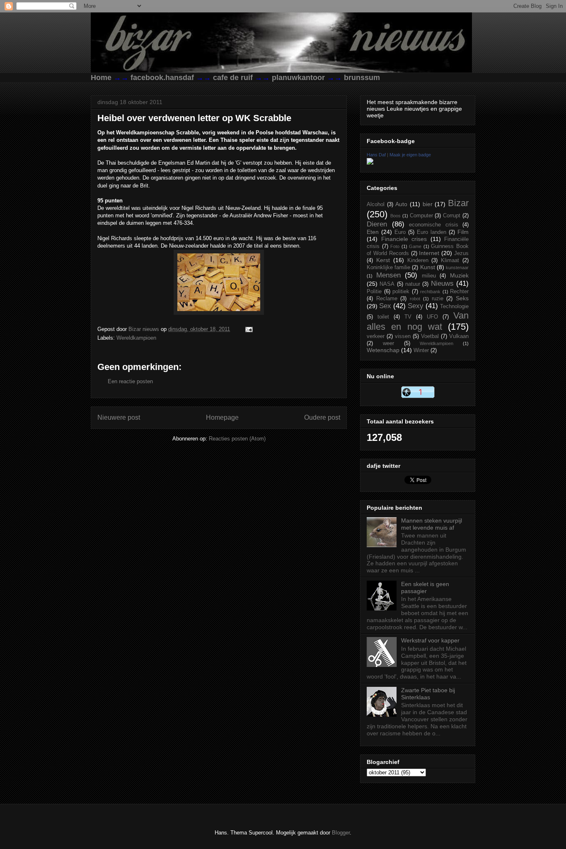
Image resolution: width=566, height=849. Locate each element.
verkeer (376, 336)
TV (407, 317)
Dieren (377, 224)
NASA (387, 284)
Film (463, 232)
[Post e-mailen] (247, 329)
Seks (462, 298)
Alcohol (376, 204)
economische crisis (433, 225)
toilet (383, 317)
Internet (429, 253)
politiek (400, 291)
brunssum (362, 77)
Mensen (388, 275)
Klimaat (450, 260)
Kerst (383, 260)
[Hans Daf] (370, 162)
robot (415, 298)
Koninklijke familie (388, 267)
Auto (401, 204)
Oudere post (322, 417)
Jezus (461, 253)
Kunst (427, 267)
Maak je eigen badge (410, 154)
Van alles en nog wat (418, 321)
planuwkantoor (298, 77)
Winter (421, 350)
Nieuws (442, 283)
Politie (374, 291)
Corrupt (451, 216)
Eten (373, 232)
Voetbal (430, 336)
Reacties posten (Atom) (237, 438)
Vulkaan (459, 336)
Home (101, 77)
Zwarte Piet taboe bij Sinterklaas (428, 694)
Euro (400, 232)
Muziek (459, 275)
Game (415, 246)
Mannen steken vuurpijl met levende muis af (431, 524)
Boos (395, 215)
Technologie (454, 306)
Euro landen (431, 232)
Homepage (222, 417)
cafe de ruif (233, 77)
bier (428, 204)
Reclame (386, 299)
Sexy (415, 306)
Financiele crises (404, 239)
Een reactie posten (130, 381)
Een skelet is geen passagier (425, 587)
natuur (412, 284)
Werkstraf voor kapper (430, 640)
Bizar (458, 203)
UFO (432, 317)
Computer (421, 216)
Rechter (459, 291)
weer (388, 343)
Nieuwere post (118, 417)
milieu (429, 276)
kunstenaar (457, 267)
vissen (403, 336)
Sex (385, 306)
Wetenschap (383, 350)
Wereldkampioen (136, 338)
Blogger (341, 833)
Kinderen (417, 260)
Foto (394, 246)
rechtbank (430, 291)
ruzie (437, 299)
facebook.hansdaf (162, 77)
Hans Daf (376, 154)
